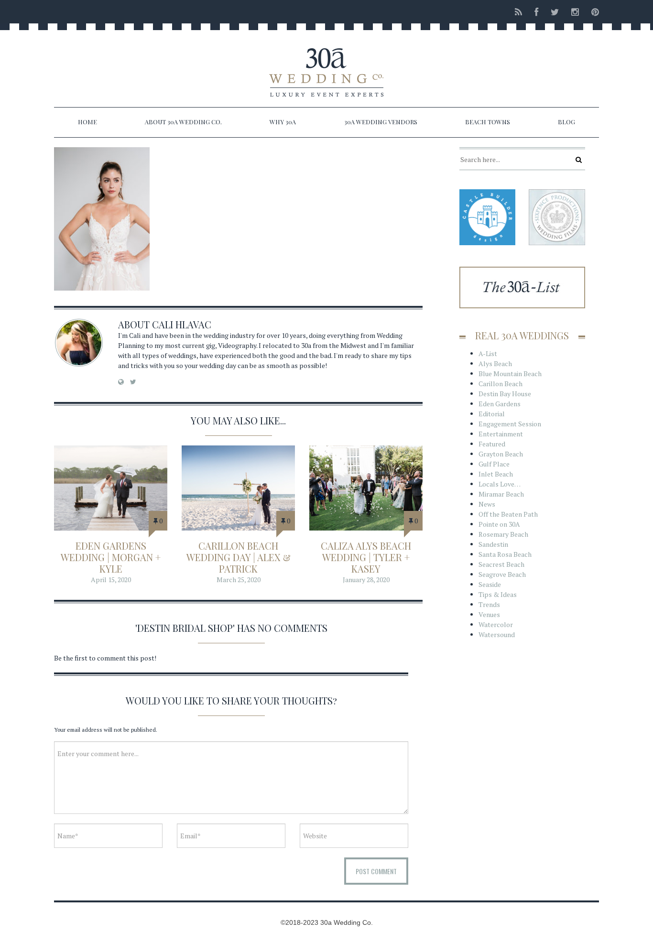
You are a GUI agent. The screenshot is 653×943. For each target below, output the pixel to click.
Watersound (497, 634)
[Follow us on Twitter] (555, 11)
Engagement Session (510, 423)
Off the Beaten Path (508, 514)
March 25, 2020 (239, 579)
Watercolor (496, 624)
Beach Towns (487, 122)
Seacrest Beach (501, 564)
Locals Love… (500, 483)
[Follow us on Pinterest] (592, 11)
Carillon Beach (500, 383)
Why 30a (283, 122)
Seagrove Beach (502, 574)
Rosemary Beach (503, 534)
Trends (489, 604)
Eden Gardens (500, 403)
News (487, 504)
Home (87, 122)
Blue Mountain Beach (510, 373)
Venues (489, 614)
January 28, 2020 (366, 579)
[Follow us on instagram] (575, 11)
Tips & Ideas (498, 594)
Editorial (492, 413)
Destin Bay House (505, 393)
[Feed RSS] (518, 11)
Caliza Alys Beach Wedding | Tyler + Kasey (366, 557)
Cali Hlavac (181, 324)
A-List (488, 353)
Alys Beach (495, 363)
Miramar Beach (501, 494)
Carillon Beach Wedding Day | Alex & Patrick (238, 557)
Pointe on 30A (499, 524)
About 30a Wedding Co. (183, 122)
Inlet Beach (496, 473)
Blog (566, 122)
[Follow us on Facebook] (536, 11)
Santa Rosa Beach (505, 554)
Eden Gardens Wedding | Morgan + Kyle (111, 557)
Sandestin (493, 544)
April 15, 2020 (111, 579)
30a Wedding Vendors (380, 122)
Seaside (490, 584)
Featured (492, 443)
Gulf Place (494, 463)
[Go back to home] (326, 64)
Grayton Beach (501, 453)
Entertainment (501, 433)
